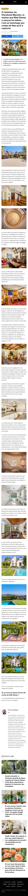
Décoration (5, 8)
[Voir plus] (25, 36)
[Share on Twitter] (18, 36)
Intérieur (19, 882)
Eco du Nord (9, 890)
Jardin (8, 886)
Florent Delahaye (14, 31)
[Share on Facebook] (6, 36)
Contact (19, 886)
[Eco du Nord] (15, 2)
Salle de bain (12, 884)
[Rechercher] (26, 2)
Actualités (7, 882)
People (14, 882)
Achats (13, 886)
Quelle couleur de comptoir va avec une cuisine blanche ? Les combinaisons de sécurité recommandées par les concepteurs (15, 840)
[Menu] (2, 2)
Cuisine (5, 884)
